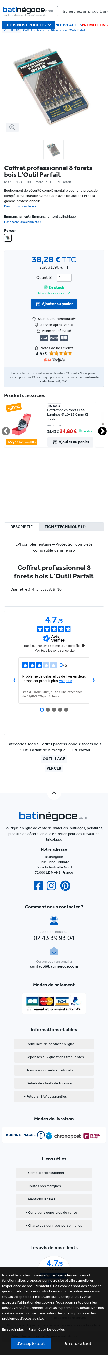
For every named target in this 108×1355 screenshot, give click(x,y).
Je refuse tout (77, 1343)
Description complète (19, 206)
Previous (2, 429)
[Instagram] (53, 885)
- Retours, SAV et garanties (45, 1096)
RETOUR (13, 30)
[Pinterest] (67, 885)
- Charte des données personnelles (54, 1225)
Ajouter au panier (57, 303)
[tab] (21, 527)
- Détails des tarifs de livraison (48, 1083)
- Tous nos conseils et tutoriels (48, 1070)
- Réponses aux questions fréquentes (54, 1057)
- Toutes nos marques (43, 1186)
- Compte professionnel (45, 1173)
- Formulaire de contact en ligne (49, 1044)
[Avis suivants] (93, 680)
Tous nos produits (26, 25)
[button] (47, 1329)
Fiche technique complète (21, 222)
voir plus (65, 681)
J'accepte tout (31, 1343)
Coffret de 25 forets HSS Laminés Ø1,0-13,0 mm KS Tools (68, 414)
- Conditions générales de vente (51, 1212)
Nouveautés (68, 25)
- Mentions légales (40, 1199)
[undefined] (83, 645)
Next (99, 429)
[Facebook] (40, 885)
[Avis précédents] (14, 680)
